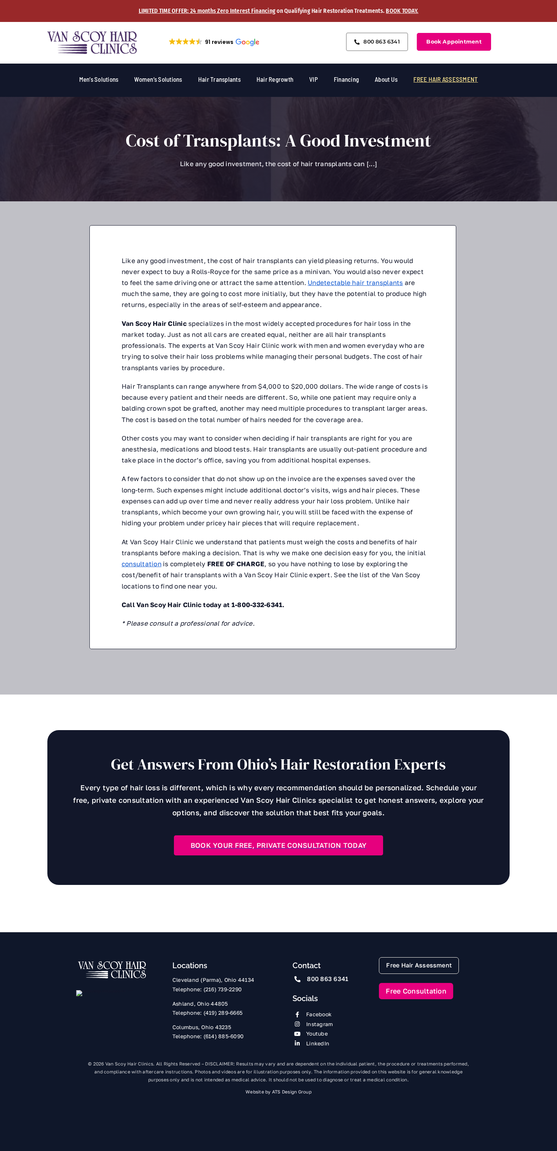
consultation (141, 564)
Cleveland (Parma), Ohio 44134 (213, 980)
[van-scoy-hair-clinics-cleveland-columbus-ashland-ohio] (92, 33)
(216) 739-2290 (222, 989)
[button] (213, 42)
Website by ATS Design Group (278, 1092)
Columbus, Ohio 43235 (201, 1027)
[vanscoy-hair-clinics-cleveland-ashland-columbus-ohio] (112, 963)
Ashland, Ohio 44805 (200, 1003)
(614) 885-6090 (223, 1036)
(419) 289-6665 (223, 1012)
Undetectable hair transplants (355, 283)
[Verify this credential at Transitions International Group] (104, 1003)
